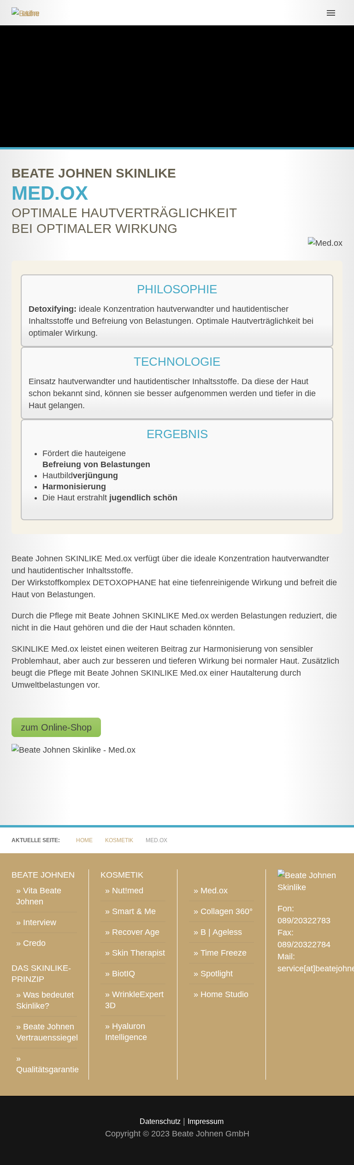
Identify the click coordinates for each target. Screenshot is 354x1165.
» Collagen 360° (223, 911)
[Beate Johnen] (177, 12)
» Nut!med (124, 890)
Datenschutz (160, 1121)
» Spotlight (213, 973)
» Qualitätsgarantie (46, 1064)
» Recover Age (132, 932)
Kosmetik (119, 840)
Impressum (206, 1121)
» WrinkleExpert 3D (134, 1000)
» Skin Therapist (135, 952)
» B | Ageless (218, 932)
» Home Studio (221, 994)
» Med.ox (211, 890)
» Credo (31, 943)
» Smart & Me (130, 911)
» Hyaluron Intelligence (126, 1032)
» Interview (36, 922)
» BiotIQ (120, 973)
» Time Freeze (220, 952)
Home (84, 840)
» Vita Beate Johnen (38, 896)
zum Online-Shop (56, 727)
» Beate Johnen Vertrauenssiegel (46, 1032)
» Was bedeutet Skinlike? (45, 1000)
